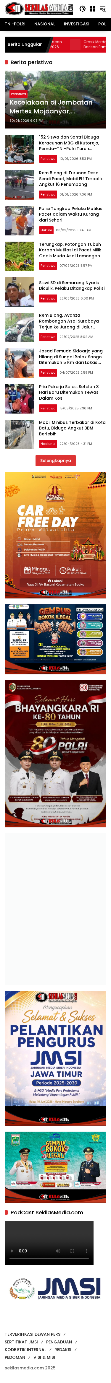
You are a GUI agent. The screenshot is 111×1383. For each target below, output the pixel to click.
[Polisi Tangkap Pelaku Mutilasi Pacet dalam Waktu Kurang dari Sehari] (19, 220)
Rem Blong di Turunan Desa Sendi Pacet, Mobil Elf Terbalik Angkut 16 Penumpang (71, 178)
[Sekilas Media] (39, 9)
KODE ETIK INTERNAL (25, 1350)
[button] (82, 8)
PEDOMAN (15, 1357)
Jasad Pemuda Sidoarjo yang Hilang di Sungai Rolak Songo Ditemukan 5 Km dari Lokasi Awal (71, 359)
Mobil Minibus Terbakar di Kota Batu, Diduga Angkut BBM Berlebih (72, 428)
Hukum (46, 230)
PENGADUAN (59, 1342)
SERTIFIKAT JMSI (21, 1342)
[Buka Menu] (92, 8)
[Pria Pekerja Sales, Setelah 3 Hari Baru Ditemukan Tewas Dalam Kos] (19, 399)
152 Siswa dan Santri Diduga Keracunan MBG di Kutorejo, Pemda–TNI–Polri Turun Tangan (69, 145)
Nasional (48, 443)
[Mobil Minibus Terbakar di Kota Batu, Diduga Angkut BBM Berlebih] (19, 434)
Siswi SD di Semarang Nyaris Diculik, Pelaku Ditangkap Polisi (71, 286)
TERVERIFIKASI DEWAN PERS (32, 1334)
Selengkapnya (55, 460)
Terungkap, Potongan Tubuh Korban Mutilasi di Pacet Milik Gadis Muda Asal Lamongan (70, 250)
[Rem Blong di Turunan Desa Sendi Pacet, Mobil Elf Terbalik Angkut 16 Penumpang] (19, 185)
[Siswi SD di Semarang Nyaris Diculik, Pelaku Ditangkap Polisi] (19, 292)
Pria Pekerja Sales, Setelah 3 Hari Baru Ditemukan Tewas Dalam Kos (69, 392)
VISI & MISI (44, 1357)
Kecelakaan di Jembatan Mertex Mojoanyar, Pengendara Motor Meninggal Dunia (51, 107)
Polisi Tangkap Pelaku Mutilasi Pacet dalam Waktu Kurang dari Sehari (71, 214)
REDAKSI (62, 1350)
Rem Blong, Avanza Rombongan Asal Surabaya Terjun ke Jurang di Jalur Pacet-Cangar (69, 324)
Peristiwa (18, 94)
